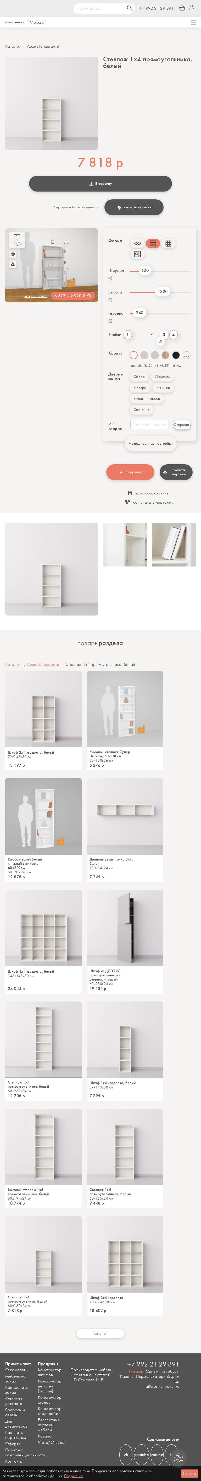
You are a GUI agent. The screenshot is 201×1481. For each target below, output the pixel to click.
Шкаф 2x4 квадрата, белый (31, 752)
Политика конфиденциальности (25, 1453)
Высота (115, 292)
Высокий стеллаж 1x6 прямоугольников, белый (28, 1192)
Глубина (116, 313)
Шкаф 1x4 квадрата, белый (113, 1083)
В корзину (103, 183)
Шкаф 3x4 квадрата (107, 1298)
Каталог (12, 46)
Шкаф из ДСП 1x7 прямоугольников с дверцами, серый (105, 975)
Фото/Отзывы (51, 1442)
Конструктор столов (50, 1400)
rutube (157, 1454)
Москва (136, 1371)
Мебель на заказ (15, 1379)
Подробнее (73, 1476)
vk (126, 1454)
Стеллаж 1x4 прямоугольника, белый (27, 1299)
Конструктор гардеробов (50, 1411)
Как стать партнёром (15, 1435)
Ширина (116, 271)
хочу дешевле (36, 296)
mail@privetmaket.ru (160, 1386)
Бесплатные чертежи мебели (49, 1425)
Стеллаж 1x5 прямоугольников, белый (110, 1192)
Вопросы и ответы (15, 1413)
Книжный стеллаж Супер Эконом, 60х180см (110, 754)
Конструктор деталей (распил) (50, 1386)
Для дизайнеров (16, 1424)
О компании (17, 1370)
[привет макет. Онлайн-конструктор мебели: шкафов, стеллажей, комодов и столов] (14, 22)
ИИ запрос (115, 426)
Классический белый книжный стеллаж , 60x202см (25, 863)
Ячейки (114, 335)
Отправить (182, 424)
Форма (115, 241)
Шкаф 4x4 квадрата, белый (31, 972)
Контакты (14, 1461)
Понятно (189, 1473)
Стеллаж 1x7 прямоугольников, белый (28, 1084)
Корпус (115, 353)
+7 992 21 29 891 (156, 8)
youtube (141, 1454)
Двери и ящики (116, 376)
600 (145, 270)
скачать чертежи (138, 207)
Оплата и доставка (14, 1401)
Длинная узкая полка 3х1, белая (111, 861)
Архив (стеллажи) (43, 46)
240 (139, 312)
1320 (163, 291)
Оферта (13, 1443)
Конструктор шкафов (50, 1372)
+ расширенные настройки (150, 443)
